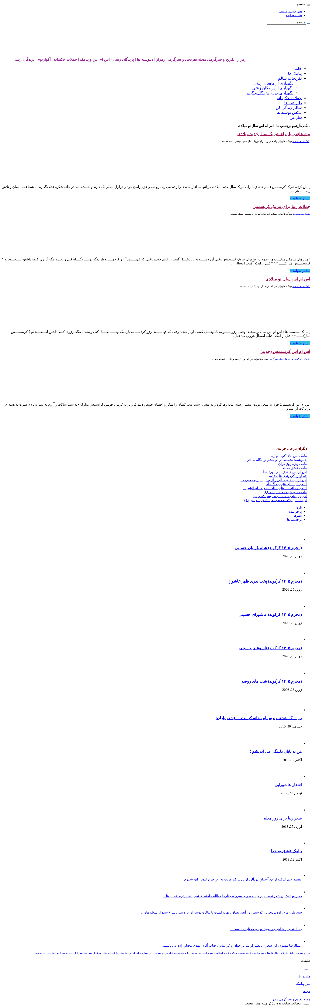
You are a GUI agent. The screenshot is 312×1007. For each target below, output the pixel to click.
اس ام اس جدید (206, 953)
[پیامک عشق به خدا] (290, 843)
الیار (113, 953)
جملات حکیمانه (289, 98)
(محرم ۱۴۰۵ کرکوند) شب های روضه (272, 681)
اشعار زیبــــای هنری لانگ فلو (286, 484)
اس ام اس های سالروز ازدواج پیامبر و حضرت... (273, 480)
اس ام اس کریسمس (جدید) (285, 351)
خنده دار (107, 953)
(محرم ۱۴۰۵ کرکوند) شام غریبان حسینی (268, 547)
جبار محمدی (41, 953)
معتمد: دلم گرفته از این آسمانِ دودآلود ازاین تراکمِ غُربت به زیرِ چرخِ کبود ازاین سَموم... (242, 879)
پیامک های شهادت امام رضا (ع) (285, 492)
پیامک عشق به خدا (294, 468)
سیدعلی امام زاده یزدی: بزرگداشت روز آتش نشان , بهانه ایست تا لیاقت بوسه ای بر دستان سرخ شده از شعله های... (221, 912)
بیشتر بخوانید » (300, 198)
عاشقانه (269, 953)
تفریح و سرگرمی (290, 11)
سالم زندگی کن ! (287, 107)
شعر (297, 953)
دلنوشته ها (293, 102)
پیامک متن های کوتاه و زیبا (289, 456)
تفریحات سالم (290, 78)
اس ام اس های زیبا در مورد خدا (285, 472)
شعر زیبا (120, 953)
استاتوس (218, 953)
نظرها (298, 515)
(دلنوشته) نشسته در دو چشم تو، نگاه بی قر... (276, 460)
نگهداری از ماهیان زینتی (273, 83)
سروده (241, 953)
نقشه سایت (294, 15)
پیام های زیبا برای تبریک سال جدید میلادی (273, 133)
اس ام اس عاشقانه (255, 953)
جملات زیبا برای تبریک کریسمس (281, 206)
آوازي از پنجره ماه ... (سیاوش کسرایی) (280, 496)
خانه (298, 68)
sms (49, 953)
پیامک (307, 358)
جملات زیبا (192, 953)
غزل (171, 953)
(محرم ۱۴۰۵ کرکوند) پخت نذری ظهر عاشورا (265, 581)
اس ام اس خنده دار (158, 953)
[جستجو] (308, 5)
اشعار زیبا (144, 953)
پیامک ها (295, 73)
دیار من (296, 117)
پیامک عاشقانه (231, 953)
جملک (277, 953)
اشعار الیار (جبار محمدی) (72, 953)
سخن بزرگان (180, 953)
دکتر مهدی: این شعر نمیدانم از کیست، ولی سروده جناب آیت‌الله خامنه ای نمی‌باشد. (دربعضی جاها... (232, 896)
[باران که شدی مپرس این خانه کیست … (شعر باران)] (290, 710)
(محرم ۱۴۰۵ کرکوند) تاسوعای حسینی (270, 648)
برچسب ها (294, 519)
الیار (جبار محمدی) (93, 953)
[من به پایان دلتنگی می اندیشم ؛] (292, 743)
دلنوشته (284, 953)
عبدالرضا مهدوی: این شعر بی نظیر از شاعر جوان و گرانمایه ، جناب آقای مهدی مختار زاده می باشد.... (232, 945)
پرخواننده (295, 511)
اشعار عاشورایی (288, 784)
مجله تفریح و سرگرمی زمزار (290, 999)
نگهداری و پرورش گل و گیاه (270, 93)
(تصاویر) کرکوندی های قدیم (288, 476)
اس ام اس (305, 953)
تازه (299, 507)
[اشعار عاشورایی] (290, 776)
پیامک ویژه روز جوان (292, 464)
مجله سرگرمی (276, 358)
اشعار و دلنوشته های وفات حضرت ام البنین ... (275, 488)
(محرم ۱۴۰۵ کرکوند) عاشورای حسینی (270, 614)
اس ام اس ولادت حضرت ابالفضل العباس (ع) (275, 500)
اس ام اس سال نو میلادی (288, 279)
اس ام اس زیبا (132, 953)
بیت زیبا (55, 953)
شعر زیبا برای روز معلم (282, 818)
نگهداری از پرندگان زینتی (272, 88)
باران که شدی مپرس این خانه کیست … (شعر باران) (259, 718)
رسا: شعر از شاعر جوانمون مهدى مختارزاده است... (266, 929)
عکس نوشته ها (289, 112)
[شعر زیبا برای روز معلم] (291, 810)
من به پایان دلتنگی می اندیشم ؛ (276, 751)
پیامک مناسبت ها (301, 141)
